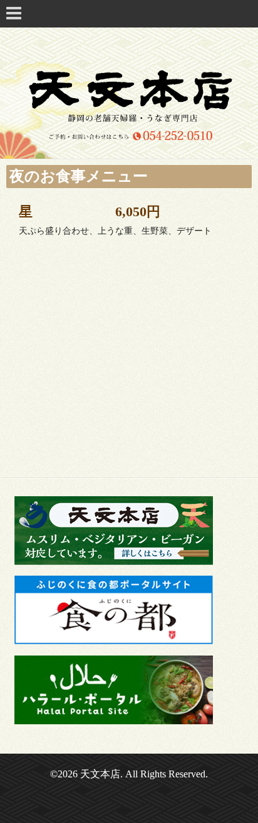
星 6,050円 (89, 211)
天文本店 (100, 774)
